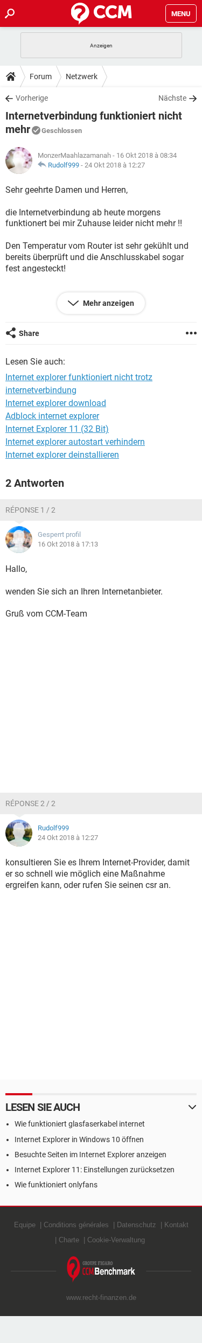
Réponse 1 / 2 (30, 510)
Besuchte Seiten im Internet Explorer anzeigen (90, 1154)
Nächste (172, 98)
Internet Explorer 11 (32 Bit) (57, 429)
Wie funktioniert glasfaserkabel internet (80, 1124)
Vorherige (32, 98)
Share (29, 333)
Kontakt (176, 1225)
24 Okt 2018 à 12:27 (115, 165)
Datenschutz (136, 1225)
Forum (41, 76)
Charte (69, 1240)
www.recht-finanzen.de (101, 1297)
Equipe (25, 1225)
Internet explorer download (55, 403)
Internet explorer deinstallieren (62, 455)
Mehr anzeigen (107, 303)
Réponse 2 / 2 (30, 803)
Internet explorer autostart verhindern (75, 442)
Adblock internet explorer (52, 416)
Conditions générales (76, 1225)
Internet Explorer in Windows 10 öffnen (79, 1139)
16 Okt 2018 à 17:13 (68, 544)
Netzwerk (81, 76)
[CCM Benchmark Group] (101, 1269)
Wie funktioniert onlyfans (56, 1184)
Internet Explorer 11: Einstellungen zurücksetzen (95, 1169)
